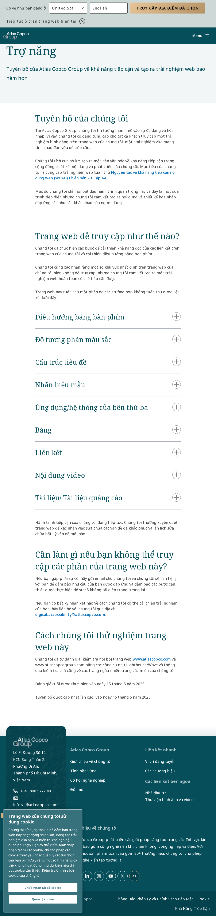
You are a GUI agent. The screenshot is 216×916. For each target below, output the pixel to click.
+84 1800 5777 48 (35, 790)
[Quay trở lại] (134, 876)
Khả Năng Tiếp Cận (192, 908)
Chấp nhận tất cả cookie (43, 888)
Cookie (203, 898)
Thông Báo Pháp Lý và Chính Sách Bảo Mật (154, 898)
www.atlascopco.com (152, 659)
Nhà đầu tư (155, 792)
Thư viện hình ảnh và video (169, 799)
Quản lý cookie (43, 899)
